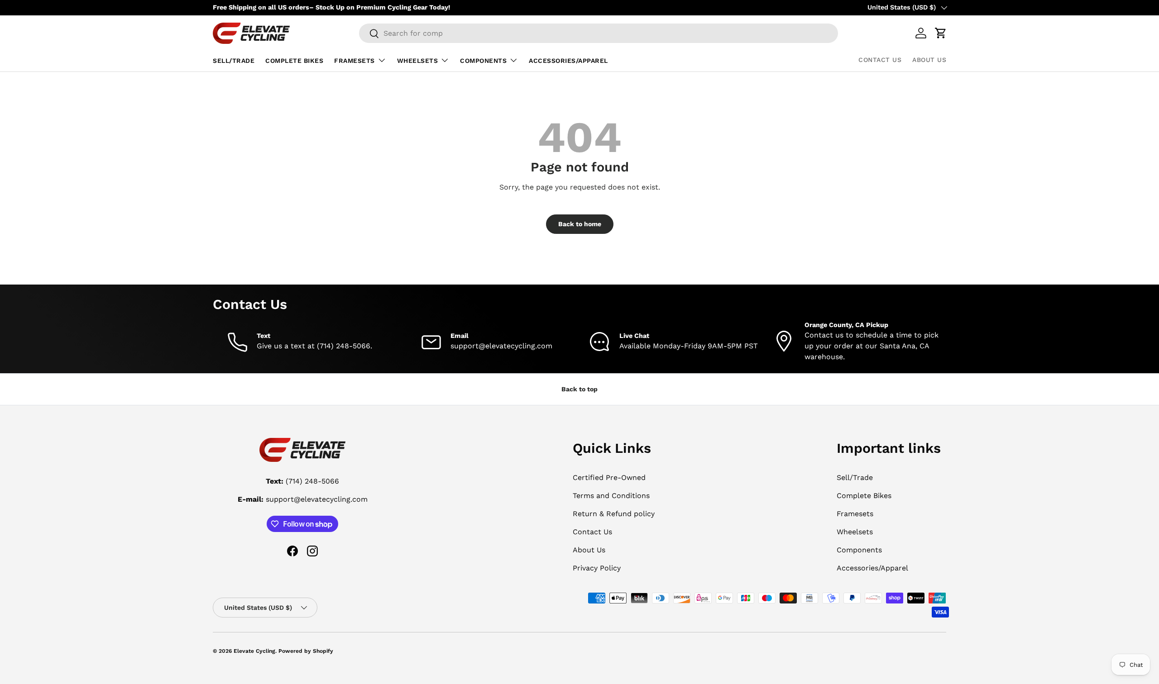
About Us (929, 59)
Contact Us (879, 59)
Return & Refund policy (614, 513)
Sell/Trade (233, 60)
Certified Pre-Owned (609, 477)
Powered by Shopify (305, 651)
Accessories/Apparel (568, 60)
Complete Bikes (294, 60)
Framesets (354, 60)
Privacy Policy (597, 568)
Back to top (579, 389)
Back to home (579, 224)
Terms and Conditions (611, 495)
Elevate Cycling (254, 651)
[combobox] (598, 33)
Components (483, 60)
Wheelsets (417, 60)
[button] (941, 33)
